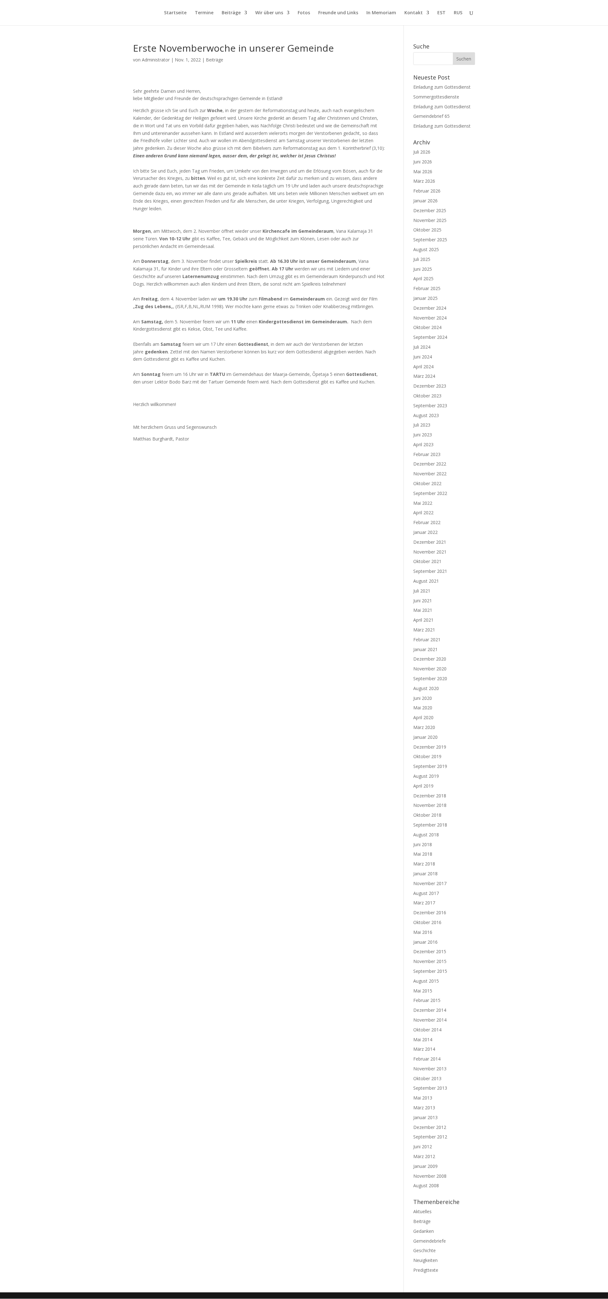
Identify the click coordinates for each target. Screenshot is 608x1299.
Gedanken (423, 1231)
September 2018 (430, 825)
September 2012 (430, 1137)
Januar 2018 (425, 874)
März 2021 (424, 630)
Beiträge (231, 13)
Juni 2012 (422, 1147)
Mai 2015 (422, 991)
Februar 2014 (426, 1059)
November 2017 (429, 883)
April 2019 (423, 786)
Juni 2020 (422, 698)
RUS (458, 13)
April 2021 (423, 620)
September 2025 (430, 240)
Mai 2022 (422, 503)
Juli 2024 (421, 347)
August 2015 (426, 981)
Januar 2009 (425, 1166)
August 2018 (426, 835)
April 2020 (423, 717)
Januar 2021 (425, 649)
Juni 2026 (422, 162)
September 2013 (430, 1088)
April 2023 (423, 444)
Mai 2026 (422, 171)
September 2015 (430, 971)
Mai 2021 (422, 610)
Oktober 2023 (427, 396)
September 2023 (430, 405)
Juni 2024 (422, 357)
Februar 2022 (426, 522)
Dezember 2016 (429, 912)
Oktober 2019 (427, 756)
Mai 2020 (422, 708)
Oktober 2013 (427, 1078)
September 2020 (430, 678)
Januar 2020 (425, 737)
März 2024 (424, 376)
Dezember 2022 (429, 464)
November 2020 (429, 669)
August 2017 (426, 893)
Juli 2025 (421, 259)
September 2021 (430, 571)
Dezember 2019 (429, 747)
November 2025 (429, 220)
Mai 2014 (422, 1039)
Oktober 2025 (427, 230)
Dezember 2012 (429, 1127)
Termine (204, 13)
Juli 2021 (421, 591)
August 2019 (426, 776)
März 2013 (424, 1108)
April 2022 (423, 513)
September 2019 (430, 766)
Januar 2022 (425, 532)
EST (441, 13)
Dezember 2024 (429, 308)
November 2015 (429, 961)
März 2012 (424, 1156)
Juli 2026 (421, 152)
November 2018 (429, 805)
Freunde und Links (338, 13)
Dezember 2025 (429, 210)
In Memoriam (381, 13)
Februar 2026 (426, 191)
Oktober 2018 (427, 815)
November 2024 (429, 318)
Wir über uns (269, 13)
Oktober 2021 (427, 561)
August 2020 (426, 688)
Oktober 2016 (427, 922)
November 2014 (429, 1020)
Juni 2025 (422, 269)
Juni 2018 (422, 844)
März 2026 (424, 181)
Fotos (304, 13)
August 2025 (426, 249)
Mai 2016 (422, 932)
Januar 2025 (425, 298)
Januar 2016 (425, 942)
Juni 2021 (422, 601)
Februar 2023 (426, 454)
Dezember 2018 (429, 796)
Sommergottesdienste (436, 97)
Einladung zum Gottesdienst (442, 87)
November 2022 (429, 474)
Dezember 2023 (429, 386)
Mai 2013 (422, 1098)
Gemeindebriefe (429, 1241)
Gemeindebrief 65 (431, 116)
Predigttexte (425, 1270)
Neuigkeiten (425, 1260)
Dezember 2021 (429, 542)
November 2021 (429, 552)
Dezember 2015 (429, 951)
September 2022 (430, 493)
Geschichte (424, 1250)
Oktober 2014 (427, 1030)
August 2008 (426, 1185)
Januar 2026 (425, 201)
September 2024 (430, 337)
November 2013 (429, 1069)
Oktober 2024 (427, 327)
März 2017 (424, 903)
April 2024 (423, 367)
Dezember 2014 (429, 1010)
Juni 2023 (422, 435)
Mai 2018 (422, 854)
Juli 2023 (421, 425)
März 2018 (424, 864)
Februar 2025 (426, 288)
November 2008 (429, 1176)
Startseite (175, 13)
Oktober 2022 (427, 483)
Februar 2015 (426, 1000)
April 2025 (423, 279)
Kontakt (413, 13)
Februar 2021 (426, 640)
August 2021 (426, 581)
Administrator (156, 60)
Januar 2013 (425, 1117)
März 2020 (424, 727)
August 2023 (426, 415)
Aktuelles (422, 1211)
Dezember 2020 (429, 659)
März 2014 (424, 1049)
